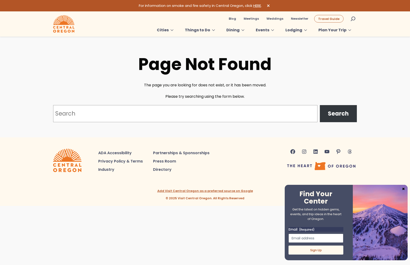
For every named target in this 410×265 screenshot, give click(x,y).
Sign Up (316, 250)
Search (338, 113)
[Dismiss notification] (268, 6)
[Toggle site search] (353, 19)
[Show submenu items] (172, 30)
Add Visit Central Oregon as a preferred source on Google (205, 191)
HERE (257, 5)
